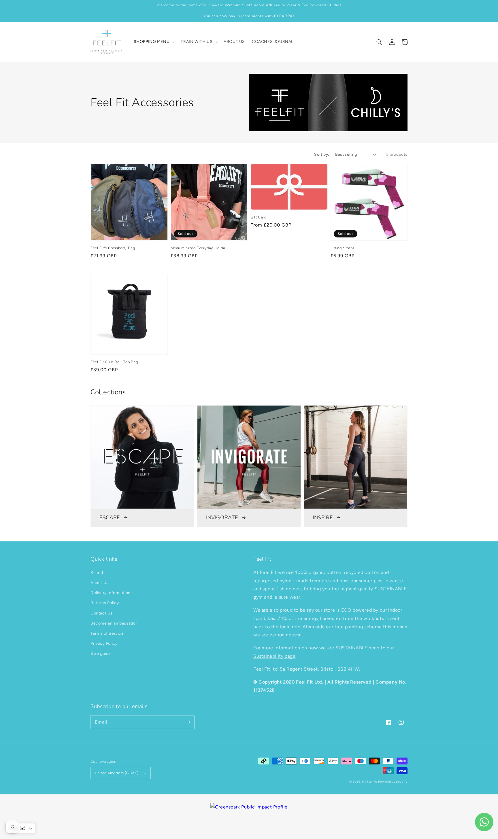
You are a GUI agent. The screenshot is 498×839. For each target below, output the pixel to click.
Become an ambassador (113, 623)
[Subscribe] (188, 722)
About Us (99, 582)
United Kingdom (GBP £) (117, 773)
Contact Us (101, 613)
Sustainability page (274, 656)
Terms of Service (107, 633)
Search (97, 572)
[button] (379, 42)
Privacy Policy (103, 643)
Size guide (100, 653)
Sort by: (321, 154)
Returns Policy (104, 602)
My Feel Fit (369, 781)
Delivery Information (110, 592)
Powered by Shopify (393, 781)
